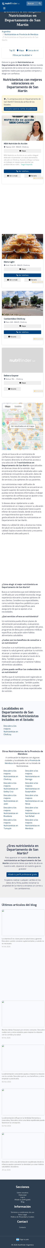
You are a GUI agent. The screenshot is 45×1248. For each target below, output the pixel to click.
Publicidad (22, 1195)
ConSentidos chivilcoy (14, 318)
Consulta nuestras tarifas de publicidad (20, 109)
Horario (33, 176)
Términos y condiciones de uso (22, 1212)
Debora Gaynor (11, 375)
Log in (22, 1197)
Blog (22, 1202)
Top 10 (12, 50)
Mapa (23, 151)
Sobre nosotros (22, 1193)
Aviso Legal (22, 1215)
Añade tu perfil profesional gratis (22, 874)
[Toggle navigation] (4, 8)
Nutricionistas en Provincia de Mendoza (21, 34)
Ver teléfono (23, 171)
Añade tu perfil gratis (22, 1200)
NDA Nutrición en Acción (15, 143)
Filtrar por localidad (21, 55)
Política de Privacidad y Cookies (22, 1217)
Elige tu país (24, 1239)
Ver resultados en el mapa (22, 426)
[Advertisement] (22, 209)
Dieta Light (9, 262)
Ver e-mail (13, 176)
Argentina (6, 31)
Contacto (22, 1227)
